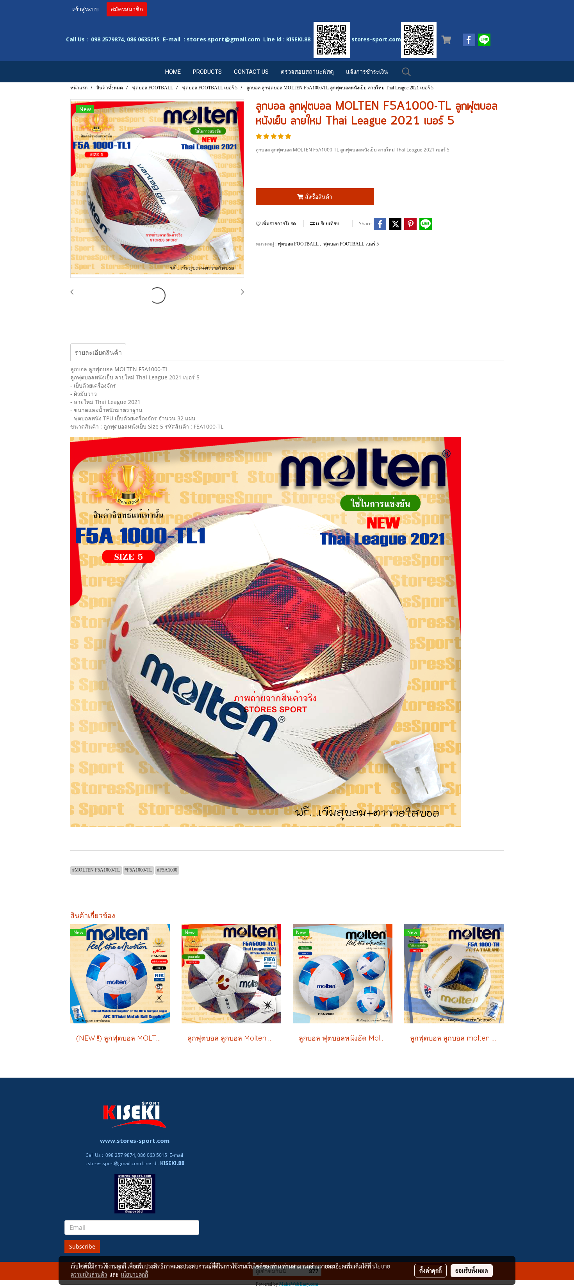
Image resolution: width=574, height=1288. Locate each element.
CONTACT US (251, 71)
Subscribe (82, 1246)
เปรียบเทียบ (327, 223)
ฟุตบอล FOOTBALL (299, 244)
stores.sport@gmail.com (114, 1163)
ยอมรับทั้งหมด (471, 1270)
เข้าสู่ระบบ (85, 9)
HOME (173, 71)
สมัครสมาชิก (127, 9)
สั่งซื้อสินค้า (317, 196)
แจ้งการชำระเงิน (367, 71)
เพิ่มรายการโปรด (278, 223)
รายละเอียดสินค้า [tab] (98, 352)
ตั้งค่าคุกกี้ (430, 1270)
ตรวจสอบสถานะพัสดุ (307, 71)
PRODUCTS (207, 71)
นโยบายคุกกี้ (134, 1274)
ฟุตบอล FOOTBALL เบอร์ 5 (351, 244)
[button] (406, 71)
